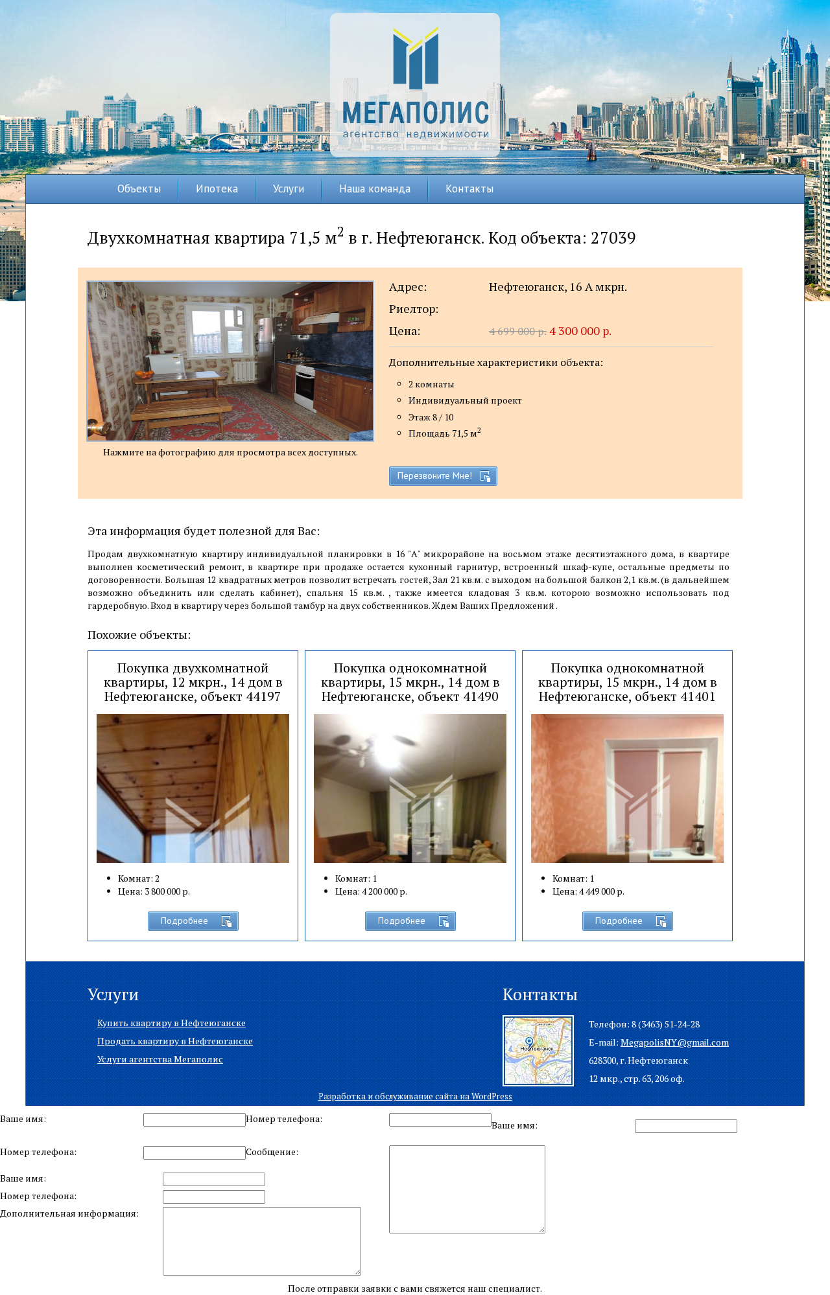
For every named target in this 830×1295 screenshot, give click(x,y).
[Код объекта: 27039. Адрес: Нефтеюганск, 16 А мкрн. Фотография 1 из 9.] (230, 361)
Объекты (139, 188)
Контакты (469, 188)
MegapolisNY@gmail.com (675, 1042)
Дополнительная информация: (69, 1213)
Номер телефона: (284, 1118)
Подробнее (184, 920)
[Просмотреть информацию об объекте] (410, 842)
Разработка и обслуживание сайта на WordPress (415, 1096)
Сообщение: (272, 1151)
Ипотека (217, 188)
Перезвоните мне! (434, 475)
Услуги (288, 188)
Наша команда (374, 188)
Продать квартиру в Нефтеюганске (175, 1041)
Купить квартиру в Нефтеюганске (171, 1022)
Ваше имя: (23, 1118)
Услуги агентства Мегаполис (160, 1059)
